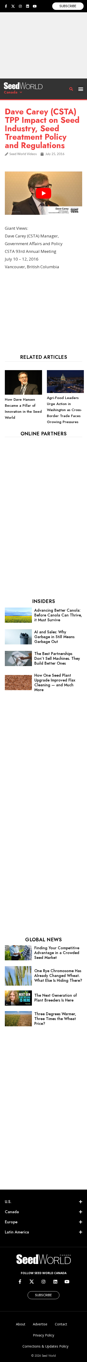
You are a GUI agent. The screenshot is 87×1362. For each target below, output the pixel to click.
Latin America (17, 1232)
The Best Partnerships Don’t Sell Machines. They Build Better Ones (57, 658)
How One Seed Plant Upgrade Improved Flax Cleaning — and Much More (54, 683)
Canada (10, 92)
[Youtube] (34, 6)
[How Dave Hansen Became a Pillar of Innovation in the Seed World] (23, 393)
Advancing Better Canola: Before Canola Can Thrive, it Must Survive (58, 615)
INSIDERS (43, 601)
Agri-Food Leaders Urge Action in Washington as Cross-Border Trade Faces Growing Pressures (64, 410)
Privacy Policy (43, 1335)
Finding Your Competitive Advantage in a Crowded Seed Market (56, 952)
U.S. (8, 1202)
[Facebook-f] (5, 6)
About (20, 1324)
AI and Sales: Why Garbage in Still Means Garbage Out (54, 636)
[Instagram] (20, 6)
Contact (61, 1324)
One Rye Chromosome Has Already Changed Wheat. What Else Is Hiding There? (58, 975)
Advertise (40, 1324)
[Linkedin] (27, 6)
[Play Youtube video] (43, 193)
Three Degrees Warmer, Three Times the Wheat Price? (55, 1018)
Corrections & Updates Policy (45, 1346)
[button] (81, 89)
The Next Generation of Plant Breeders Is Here (55, 998)
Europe (11, 1222)
